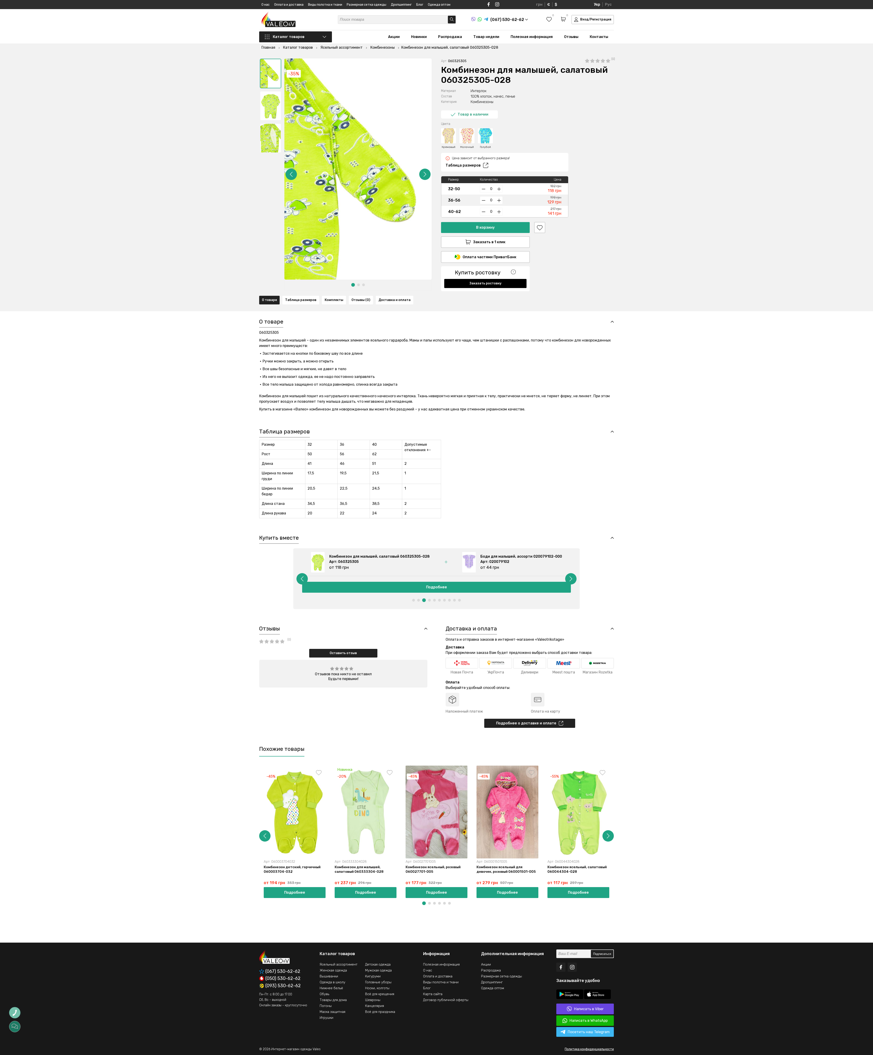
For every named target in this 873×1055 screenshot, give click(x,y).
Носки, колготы (377, 988)
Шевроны (372, 1000)
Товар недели (486, 37)
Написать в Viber (589, 1009)
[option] (270, 73)
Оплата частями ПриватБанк (489, 257)
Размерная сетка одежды (366, 5)
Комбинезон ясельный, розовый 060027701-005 (433, 869)
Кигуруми (373, 976)
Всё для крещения (379, 994)
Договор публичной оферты (445, 1000)
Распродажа (450, 37)
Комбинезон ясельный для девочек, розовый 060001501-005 (506, 869)
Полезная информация (532, 37)
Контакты (599, 37)
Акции (394, 37)
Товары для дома (333, 1000)
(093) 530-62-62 (283, 985)
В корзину (485, 227)
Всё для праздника (380, 1012)
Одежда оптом (439, 5)
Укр (597, 4)
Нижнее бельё (331, 988)
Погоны (326, 1006)
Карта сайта (432, 994)
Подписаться (602, 954)
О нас (265, 5)
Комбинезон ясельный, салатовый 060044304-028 (577, 869)
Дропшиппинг (401, 5)
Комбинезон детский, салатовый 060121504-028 (647, 869)
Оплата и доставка (289, 5)
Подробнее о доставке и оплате (526, 723)
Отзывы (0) (360, 300)
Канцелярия (374, 1006)
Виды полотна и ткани (325, 5)
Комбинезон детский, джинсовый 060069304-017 (789, 869)
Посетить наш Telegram (589, 1032)
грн (539, 4)
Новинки (419, 37)
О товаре (269, 300)
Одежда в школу (332, 982)
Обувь (324, 994)
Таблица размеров (463, 165)
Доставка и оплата (395, 300)
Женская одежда (333, 970)
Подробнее (436, 587)
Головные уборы (378, 982)
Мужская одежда (378, 970)
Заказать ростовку (485, 283)
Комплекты (334, 300)
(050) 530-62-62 (283, 978)
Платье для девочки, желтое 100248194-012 (714, 869)
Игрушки (326, 1018)
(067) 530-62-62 (282, 971)
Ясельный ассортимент (338, 964)
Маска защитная (332, 1012)
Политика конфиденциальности (589, 1049)
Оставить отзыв (343, 653)
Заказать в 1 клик (489, 242)
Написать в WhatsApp (588, 1020)
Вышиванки (329, 976)
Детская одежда (378, 964)
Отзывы (571, 37)
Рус (608, 4)
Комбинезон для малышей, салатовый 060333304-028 (359, 869)
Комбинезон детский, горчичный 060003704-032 (292, 869)
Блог (419, 5)
